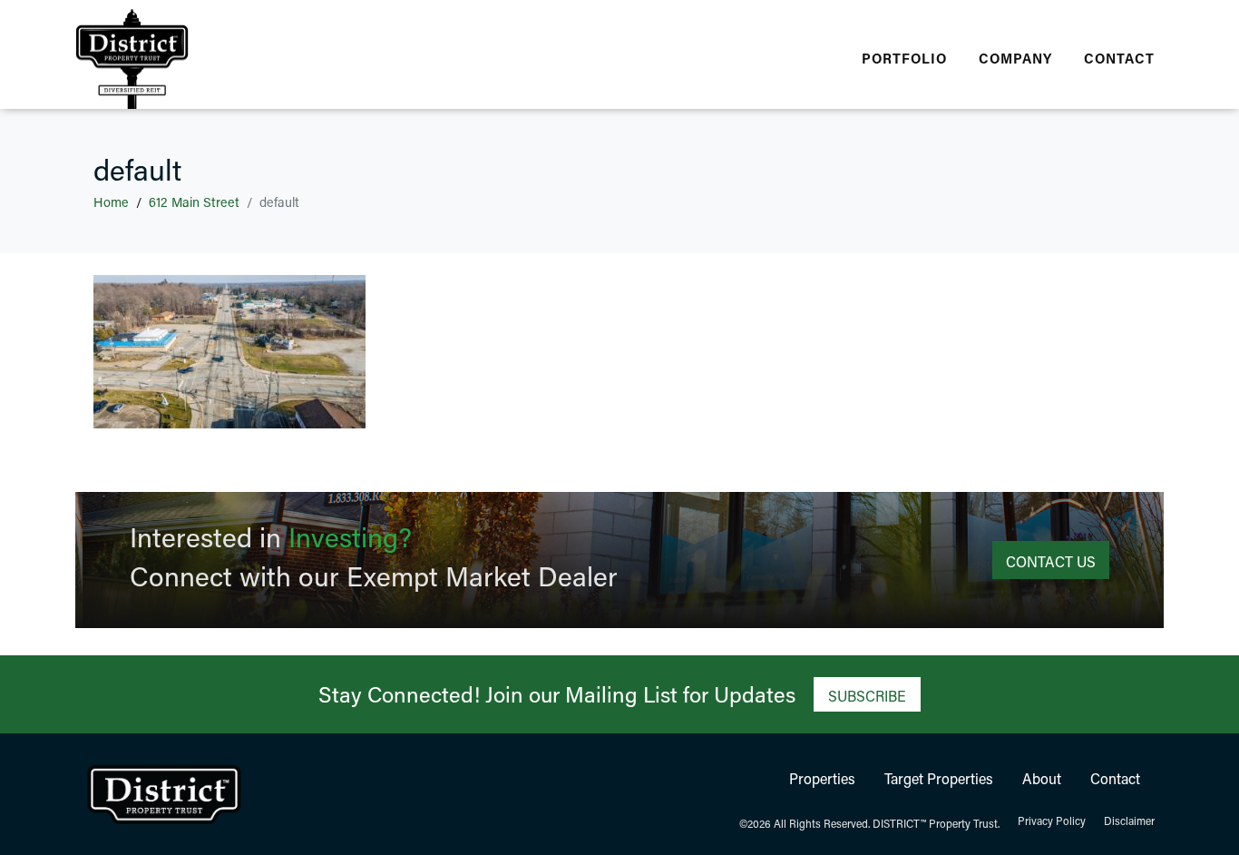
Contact (1119, 58)
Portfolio (904, 58)
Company (1015, 58)
